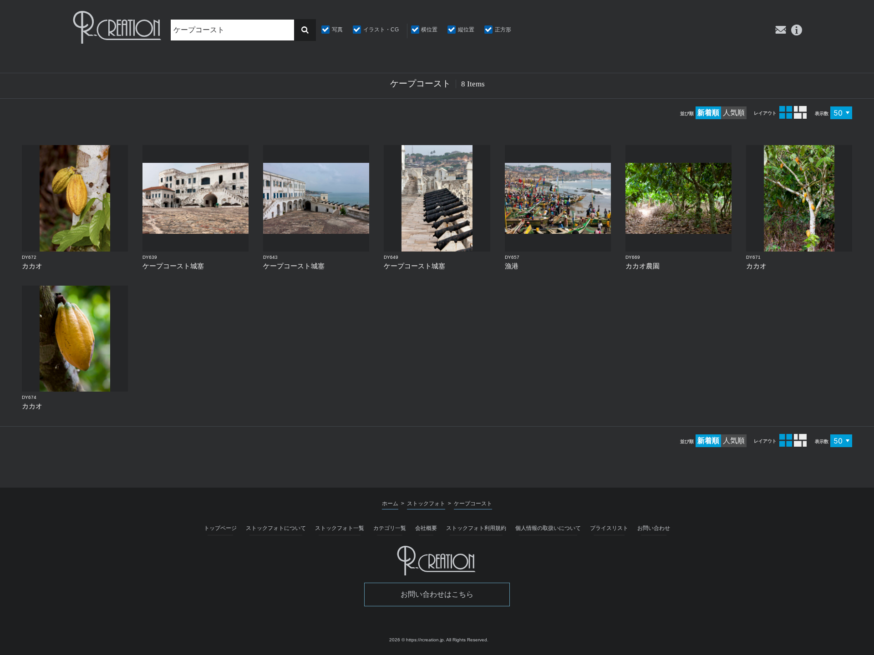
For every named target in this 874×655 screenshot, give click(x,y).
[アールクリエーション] (118, 27)
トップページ (220, 528)
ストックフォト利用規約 (476, 528)
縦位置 (466, 29)
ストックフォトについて (276, 528)
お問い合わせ (653, 528)
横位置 (429, 29)
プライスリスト (609, 528)
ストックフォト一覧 (339, 528)
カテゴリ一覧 (389, 528)
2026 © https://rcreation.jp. (417, 639)
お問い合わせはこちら (437, 594)
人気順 (734, 112)
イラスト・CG (381, 29)
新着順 (708, 112)
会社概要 (426, 528)
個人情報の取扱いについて (548, 528)
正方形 (503, 29)
